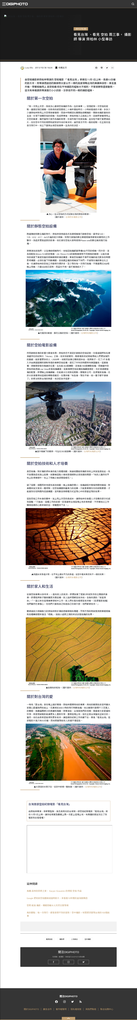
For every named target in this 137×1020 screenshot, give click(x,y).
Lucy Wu (29, 67)
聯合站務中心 (106, 1009)
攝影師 (61, 939)
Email (112, 68)
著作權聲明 (61, 1009)
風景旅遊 (49, 939)
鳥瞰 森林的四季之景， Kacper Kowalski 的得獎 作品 (54, 891)
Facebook (96, 68)
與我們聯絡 (90, 1009)
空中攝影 (88, 939)
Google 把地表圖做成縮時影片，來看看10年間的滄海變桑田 (57, 898)
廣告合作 (47, 1009)
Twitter (107, 68)
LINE (102, 68)
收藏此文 (62, 67)
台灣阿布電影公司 (74, 217)
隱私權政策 (76, 1009)
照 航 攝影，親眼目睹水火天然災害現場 (47, 905)
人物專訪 (74, 939)
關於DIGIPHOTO (31, 1009)
